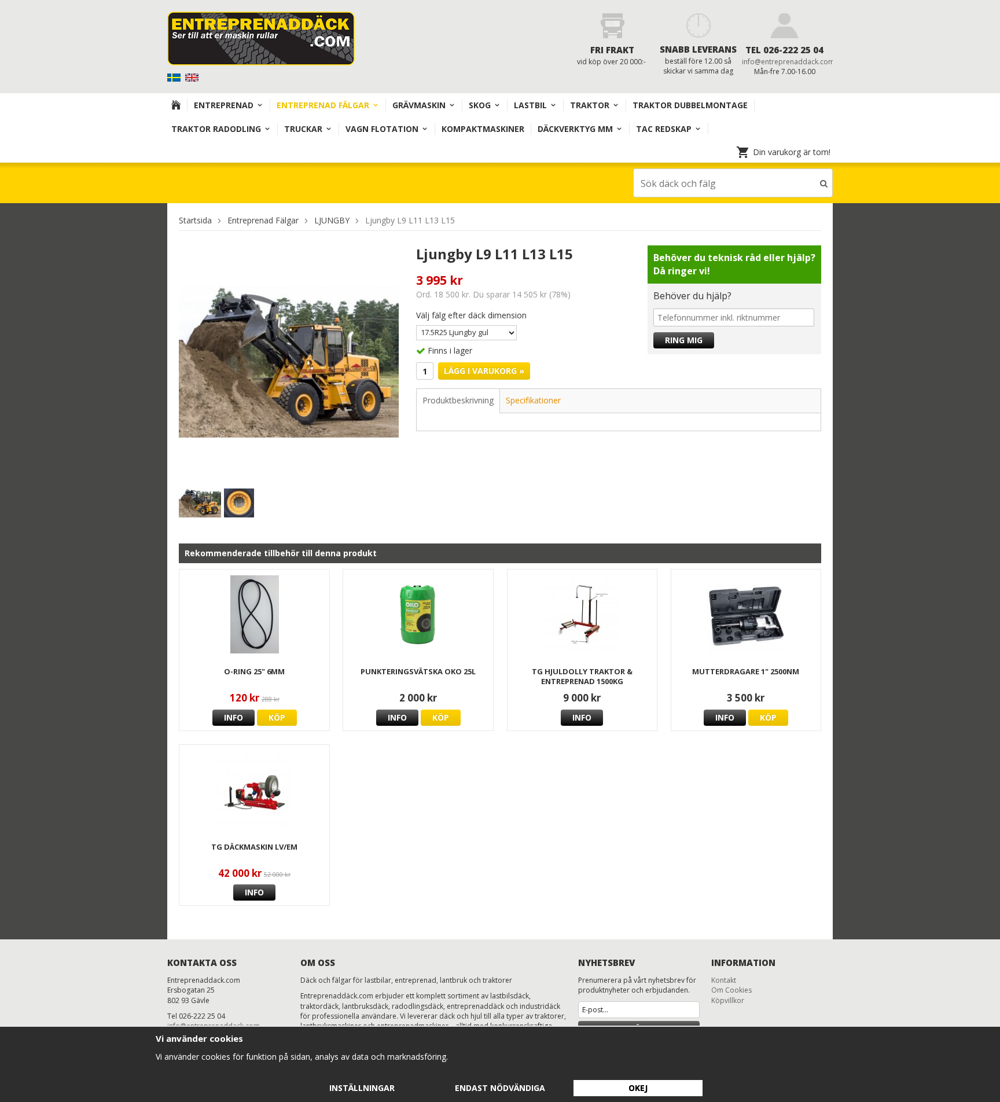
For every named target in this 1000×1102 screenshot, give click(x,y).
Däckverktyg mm (575, 128)
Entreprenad (223, 105)
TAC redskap (664, 128)
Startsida (195, 220)
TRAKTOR (589, 105)
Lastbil (530, 105)
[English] (193, 76)
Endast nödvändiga (500, 1087)
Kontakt (723, 980)
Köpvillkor (727, 1000)
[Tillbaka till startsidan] (176, 105)
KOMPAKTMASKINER (483, 128)
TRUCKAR (303, 128)
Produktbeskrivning (458, 400)
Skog (480, 105)
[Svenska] (175, 76)
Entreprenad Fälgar (323, 105)
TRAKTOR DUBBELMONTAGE (690, 105)
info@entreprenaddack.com (788, 62)
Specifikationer (533, 400)
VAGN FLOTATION (381, 128)
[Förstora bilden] (289, 360)
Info (233, 717)
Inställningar (362, 1087)
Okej (638, 1087)
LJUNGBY (332, 220)
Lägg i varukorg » (484, 370)
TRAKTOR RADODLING (216, 128)
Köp (277, 717)
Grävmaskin (419, 105)
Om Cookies (731, 990)
